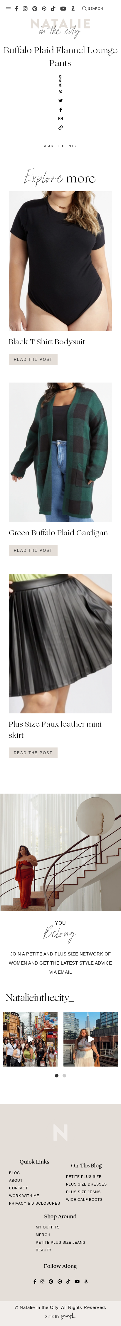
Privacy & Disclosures (34, 1203)
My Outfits (48, 1227)
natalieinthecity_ (40, 998)
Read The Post (33, 359)
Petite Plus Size (84, 1177)
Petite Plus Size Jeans (60, 1242)
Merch (43, 1235)
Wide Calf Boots (84, 1200)
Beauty (44, 1250)
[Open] (30, 1039)
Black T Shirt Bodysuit (47, 342)
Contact (18, 1188)
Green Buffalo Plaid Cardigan (58, 533)
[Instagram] (52, 1061)
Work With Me (24, 1196)
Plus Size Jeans (83, 1192)
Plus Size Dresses (86, 1184)
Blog (14, 1173)
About (16, 1181)
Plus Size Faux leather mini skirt (55, 730)
